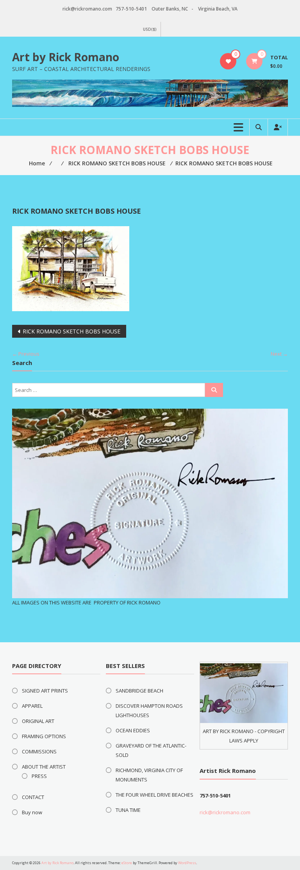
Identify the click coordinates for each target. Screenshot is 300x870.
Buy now (32, 812)
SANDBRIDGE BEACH (139, 690)
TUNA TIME (128, 809)
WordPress (187, 862)
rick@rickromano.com (225, 812)
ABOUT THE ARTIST (44, 766)
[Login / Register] (278, 127)
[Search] (214, 390)
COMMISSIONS (39, 751)
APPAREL (32, 705)
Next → (279, 353)
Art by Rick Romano (65, 57)
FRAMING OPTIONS (44, 736)
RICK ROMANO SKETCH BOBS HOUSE (71, 331)
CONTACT (33, 797)
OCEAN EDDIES (133, 730)
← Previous (25, 353)
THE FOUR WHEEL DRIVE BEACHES (154, 794)
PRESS (39, 776)
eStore (126, 862)
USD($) (150, 29)
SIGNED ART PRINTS (45, 690)
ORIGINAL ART (38, 721)
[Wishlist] (228, 61)
